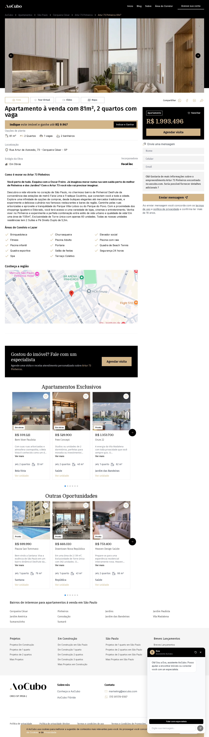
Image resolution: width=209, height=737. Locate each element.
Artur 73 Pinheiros (84, 15)
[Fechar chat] (200, 652)
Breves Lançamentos (164, 644)
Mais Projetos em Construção (72, 664)
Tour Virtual (44, 100)
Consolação (64, 616)
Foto (18, 100)
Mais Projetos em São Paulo (120, 659)
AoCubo (9, 15)
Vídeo (69, 100)
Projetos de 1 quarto (20, 649)
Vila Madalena (161, 616)
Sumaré (62, 621)
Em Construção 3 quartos (70, 659)
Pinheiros (63, 611)
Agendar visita (117, 361)
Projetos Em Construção (22, 644)
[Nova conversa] (196, 652)
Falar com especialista (176, 721)
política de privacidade (166, 209)
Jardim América (18, 616)
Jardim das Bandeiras (117, 616)
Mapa (94, 100)
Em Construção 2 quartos (70, 654)
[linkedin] (194, 100)
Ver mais (19, 456)
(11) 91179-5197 (118, 696)
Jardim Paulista (161, 611)
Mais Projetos (16, 659)
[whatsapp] (179, 100)
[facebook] (187, 100)
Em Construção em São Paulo (73, 644)
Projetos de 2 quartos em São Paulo (124, 649)
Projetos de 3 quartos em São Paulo (124, 654)
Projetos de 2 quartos (21, 654)
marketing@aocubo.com (123, 691)
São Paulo (42, 15)
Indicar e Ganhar (125, 124)
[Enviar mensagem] (200, 728)
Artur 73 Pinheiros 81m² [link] (109, 15)
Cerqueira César (61, 15)
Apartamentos (25, 15)
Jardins (109, 611)
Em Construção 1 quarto (70, 649)
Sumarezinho (17, 621)
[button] (65, 486)
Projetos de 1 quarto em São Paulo (123, 644)
